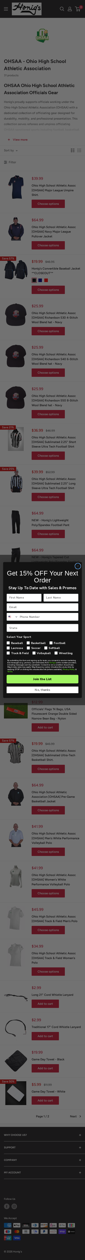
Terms (9, 671)
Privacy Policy (69, 669)
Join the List (42, 679)
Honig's (52, 662)
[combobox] (12, 617)
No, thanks (42, 690)
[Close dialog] (78, 566)
